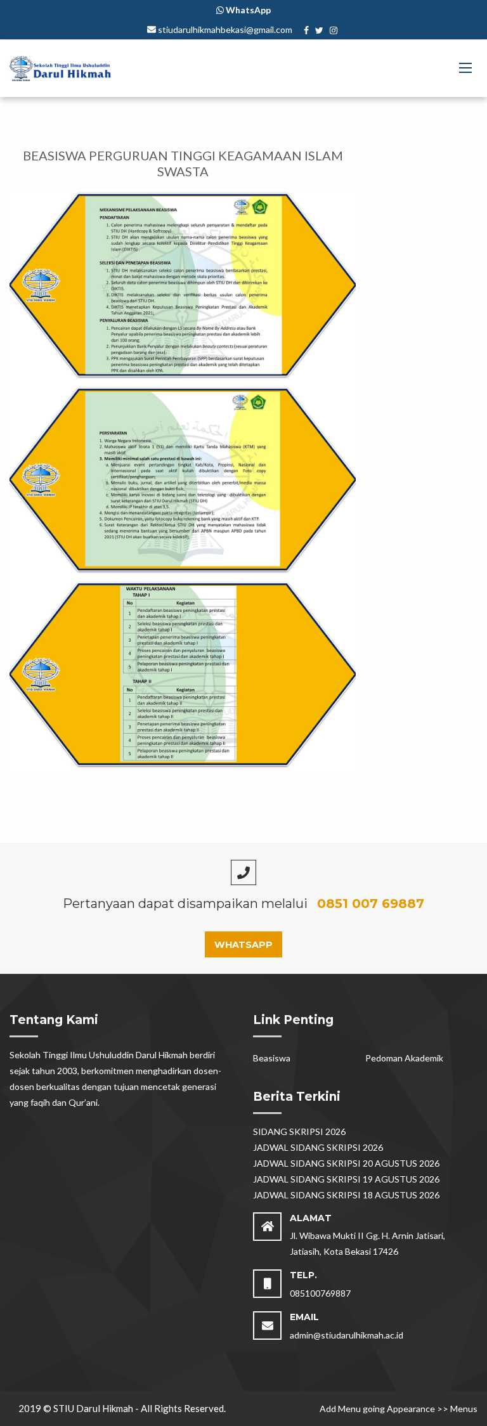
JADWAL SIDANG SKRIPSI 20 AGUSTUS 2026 (346, 1163)
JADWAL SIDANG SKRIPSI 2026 (318, 1147)
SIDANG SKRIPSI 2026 (299, 1131)
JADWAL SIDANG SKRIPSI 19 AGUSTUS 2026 (346, 1179)
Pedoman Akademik (404, 1058)
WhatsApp (243, 944)
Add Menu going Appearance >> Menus (398, 1408)
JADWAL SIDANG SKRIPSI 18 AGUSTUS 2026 (346, 1194)
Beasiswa (271, 1058)
